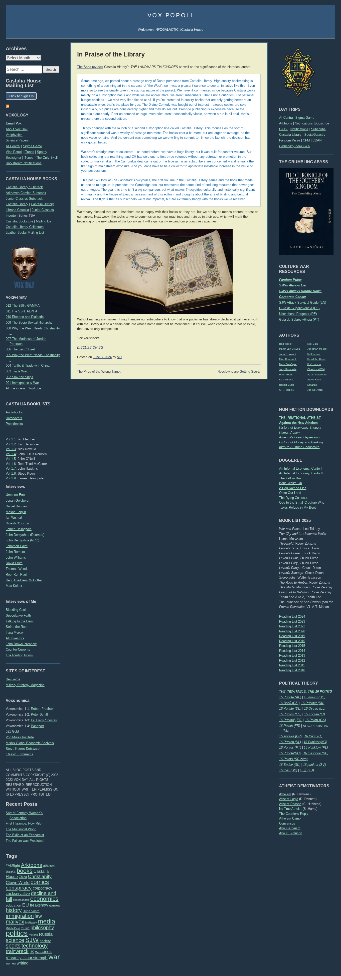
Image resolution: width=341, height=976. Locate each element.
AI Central (286, 117)
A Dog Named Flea (292, 488)
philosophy (42, 927)
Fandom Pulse (289, 140)
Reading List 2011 (292, 665)
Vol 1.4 (11, 454)
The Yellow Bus (290, 478)
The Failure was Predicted (24, 841)
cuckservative (18, 894)
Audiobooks (14, 412)
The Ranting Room (19, 655)
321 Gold (12, 731)
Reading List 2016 (292, 641)
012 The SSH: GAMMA (23, 305)
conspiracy (19, 888)
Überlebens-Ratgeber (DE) (298, 314)
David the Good (316, 359)
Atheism (285, 794)
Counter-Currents (18, 649)
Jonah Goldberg (17, 500)
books (24, 870)
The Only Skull (47, 157)
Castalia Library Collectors (25, 227)
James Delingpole (18, 529)
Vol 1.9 (11, 478)
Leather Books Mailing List (25, 232)
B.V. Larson (314, 364)
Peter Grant (286, 374)
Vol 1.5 (11, 459)
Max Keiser (14, 586)
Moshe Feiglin (16, 512)
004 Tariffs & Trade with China (27, 365)
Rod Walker (285, 343)
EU (25, 905)
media (46, 921)
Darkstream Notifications (23, 163)
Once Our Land (290, 493)
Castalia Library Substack (24, 187)
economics (44, 898)
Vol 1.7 (11, 468)
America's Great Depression (299, 437)
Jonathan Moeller (317, 348)
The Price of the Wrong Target (99, 371)
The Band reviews (90, 67)
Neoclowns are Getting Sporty (239, 371)
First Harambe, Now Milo (23, 823)
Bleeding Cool (16, 610)
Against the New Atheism (298, 423)
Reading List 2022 (292, 626)
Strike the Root (16, 627)
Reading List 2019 (292, 636)
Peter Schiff (39, 714)
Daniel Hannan (16, 506)
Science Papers (17, 140)
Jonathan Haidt (16, 546)
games (54, 905)
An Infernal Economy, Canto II (301, 473)
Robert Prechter (42, 709)
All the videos (15, 388)
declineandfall (21, 899)
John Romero (15, 552)
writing (22, 963)
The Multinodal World (21, 829)
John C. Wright (287, 354)
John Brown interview (21, 644)
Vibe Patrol (14, 152)
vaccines (43, 951)
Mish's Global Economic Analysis (30, 743)
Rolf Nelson (314, 354)
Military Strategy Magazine (25, 685)
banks (11, 872)
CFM (306, 140)
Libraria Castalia (17, 210)
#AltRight (13, 866)
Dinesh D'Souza (17, 523)
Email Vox (13, 123)
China (23, 877)
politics (17, 933)
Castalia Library (290, 134)
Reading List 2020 (292, 631)
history (14, 910)
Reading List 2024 (292, 616)
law (38, 916)
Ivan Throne (286, 379)
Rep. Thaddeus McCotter (24, 580)
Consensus (287, 823)
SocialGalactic (314, 134)
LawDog (312, 384)
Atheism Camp (290, 818)
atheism (49, 866)
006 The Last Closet (20, 349)
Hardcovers (14, 418)
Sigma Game (304, 117)
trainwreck (17, 951)
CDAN (317, 140)
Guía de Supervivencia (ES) (299, 308)
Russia (46, 934)
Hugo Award (31, 911)
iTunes (29, 152)
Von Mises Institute (20, 737)
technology (34, 946)
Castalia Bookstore (19, 221)
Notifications (304, 123)
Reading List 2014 (292, 651)
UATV (283, 129)
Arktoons (285, 123)
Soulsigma (13, 157)
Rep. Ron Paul (16, 574)
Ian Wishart (14, 517)
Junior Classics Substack (24, 198)
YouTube (34, 388)
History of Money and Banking (301, 442)
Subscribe (322, 123)
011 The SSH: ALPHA (21, 311)
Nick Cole (312, 343)
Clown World (17, 882)
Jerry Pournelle (287, 369)
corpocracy (42, 888)
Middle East (13, 928)
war (54, 957)
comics (39, 882)
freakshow (39, 905)
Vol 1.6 (11, 464)
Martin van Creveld (290, 348)
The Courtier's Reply (293, 814)
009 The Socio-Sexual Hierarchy (29, 322)
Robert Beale (286, 384)
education (13, 905)
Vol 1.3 (11, 449)
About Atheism (289, 828)
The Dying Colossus (293, 498)
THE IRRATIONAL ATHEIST (300, 418)
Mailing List (44, 221)
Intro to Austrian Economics (299, 447)
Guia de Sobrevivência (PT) (299, 319)
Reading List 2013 (292, 655)
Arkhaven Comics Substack (26, 193)
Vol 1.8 (11, 473)
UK (31, 952)
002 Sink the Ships (19, 377)
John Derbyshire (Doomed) (25, 535)
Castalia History (42, 204)
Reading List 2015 (292, 646)
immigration (20, 916)
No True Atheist (290, 809)
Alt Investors (15, 638)
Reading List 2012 (292, 660)
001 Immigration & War (22, 383)
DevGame (13, 679)
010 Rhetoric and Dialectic (25, 317)
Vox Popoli (171, 15)
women (11, 963)
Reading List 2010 (292, 670)
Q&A (294, 146)
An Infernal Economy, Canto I (300, 468)
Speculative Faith (18, 615)
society (45, 941)
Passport (37, 726)
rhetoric (33, 934)
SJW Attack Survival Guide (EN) (302, 302)
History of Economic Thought (300, 427)
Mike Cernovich (288, 359)
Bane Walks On (290, 483)
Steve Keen (314, 379)
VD (119, 357)
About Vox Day (16, 129)
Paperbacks (14, 424)
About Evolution (290, 833)
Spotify (42, 152)
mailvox (15, 922)
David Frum (14, 563)
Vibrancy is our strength (26, 958)
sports (13, 946)
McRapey (31, 922)
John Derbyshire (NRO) (22, 540)
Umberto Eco (15, 495)
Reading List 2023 (292, 621)
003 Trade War (16, 371)
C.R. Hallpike (286, 389)
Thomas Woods (17, 569)
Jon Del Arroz (315, 389)
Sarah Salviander (317, 374)
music (25, 928)
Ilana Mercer (15, 632)
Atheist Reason (290, 804)
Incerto (11, 215)
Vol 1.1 (11, 439)
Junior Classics (43, 210)
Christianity (40, 876)
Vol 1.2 (11, 444)
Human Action (289, 432)
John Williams (16, 557)
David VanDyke (288, 364)
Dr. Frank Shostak (44, 720)
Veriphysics (14, 135)
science (15, 940)
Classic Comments (19, 754)
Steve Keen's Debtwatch (23, 749)
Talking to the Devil (19, 621)
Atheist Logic (288, 799)
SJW (32, 940)
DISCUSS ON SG (90, 347)
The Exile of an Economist (25, 835)
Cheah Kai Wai (316, 369)
